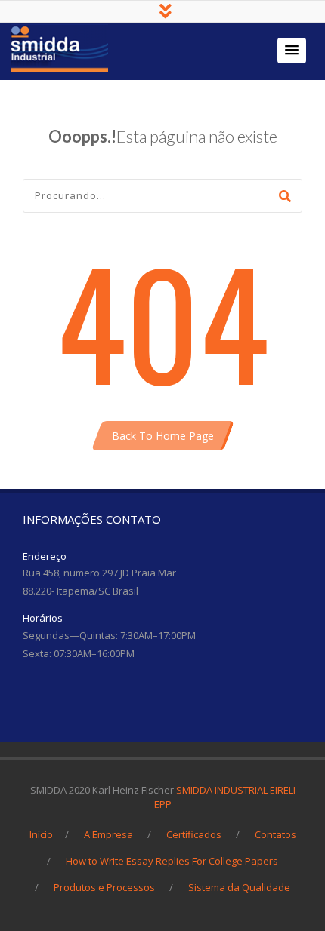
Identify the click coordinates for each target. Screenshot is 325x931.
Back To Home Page (163, 436)
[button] (291, 50)
